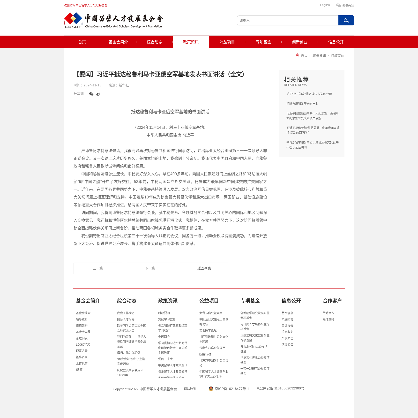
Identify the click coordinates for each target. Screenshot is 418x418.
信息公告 (287, 344)
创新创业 (299, 42)
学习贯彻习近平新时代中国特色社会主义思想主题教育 (172, 348)
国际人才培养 (125, 319)
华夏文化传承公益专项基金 (254, 360)
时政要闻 (337, 55)
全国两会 (164, 337)
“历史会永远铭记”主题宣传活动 (131, 361)
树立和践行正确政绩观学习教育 (172, 328)
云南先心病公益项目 (212, 348)
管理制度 (82, 338)
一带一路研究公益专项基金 (254, 371)
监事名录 (82, 357)
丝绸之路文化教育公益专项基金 (254, 338)
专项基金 (263, 42)
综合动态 (154, 42)
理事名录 (82, 351)
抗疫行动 (205, 354)
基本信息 (287, 313)
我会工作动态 (125, 313)
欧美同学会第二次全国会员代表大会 (131, 328)
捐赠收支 (287, 332)
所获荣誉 (287, 338)
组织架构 (82, 325)
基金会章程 (83, 332)
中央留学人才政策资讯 (172, 365)
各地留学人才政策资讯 (172, 371)
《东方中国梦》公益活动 (213, 363)
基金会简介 (118, 42)
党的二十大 (165, 359)
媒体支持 (328, 319)
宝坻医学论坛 (208, 330)
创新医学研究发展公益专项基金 (254, 316)
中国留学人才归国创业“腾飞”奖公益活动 (213, 374)
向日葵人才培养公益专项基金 (254, 327)
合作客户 (332, 301)
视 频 (79, 370)
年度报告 (287, 319)
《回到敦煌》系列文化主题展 (213, 339)
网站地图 (190, 389)
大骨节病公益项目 (211, 313)
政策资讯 (191, 42)
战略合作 (328, 313)
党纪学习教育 (167, 319)
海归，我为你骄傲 (128, 353)
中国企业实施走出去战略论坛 (213, 322)
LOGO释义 (83, 344)
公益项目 (227, 42)
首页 (82, 42)
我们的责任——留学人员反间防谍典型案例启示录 (131, 341)
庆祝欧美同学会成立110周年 (130, 373)
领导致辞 (82, 319)
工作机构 (82, 363)
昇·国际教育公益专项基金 (254, 349)
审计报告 (287, 325)
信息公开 (336, 42)
